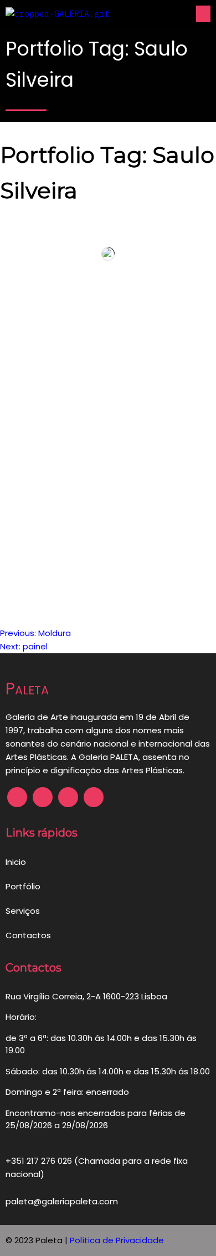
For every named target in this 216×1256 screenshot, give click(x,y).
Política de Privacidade (117, 1240)
